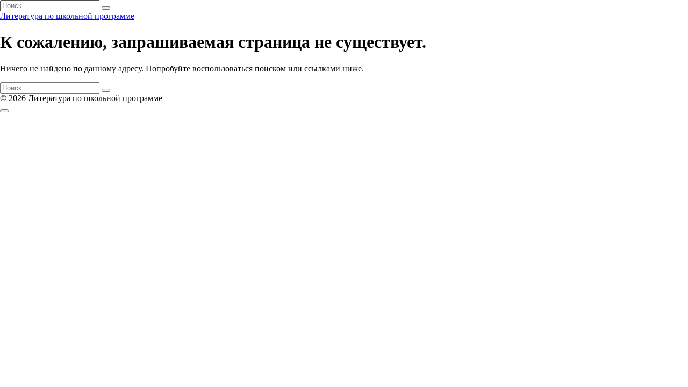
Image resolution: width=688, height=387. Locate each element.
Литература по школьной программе (67, 15)
